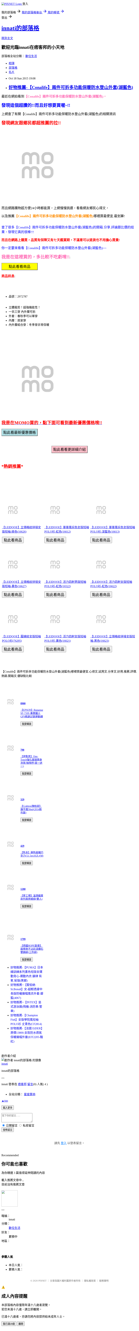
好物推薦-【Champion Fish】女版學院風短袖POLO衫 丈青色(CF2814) (26, 1020)
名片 (11, 72)
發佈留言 (7, 1130)
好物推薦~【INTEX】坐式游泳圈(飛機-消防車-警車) (26, 1006)
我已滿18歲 (9, 1323)
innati (4, 1063)
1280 (23, 889)
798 (22, 750)
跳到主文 (7, 38)
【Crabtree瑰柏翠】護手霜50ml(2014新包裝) (31, 809)
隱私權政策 (90, 1280)
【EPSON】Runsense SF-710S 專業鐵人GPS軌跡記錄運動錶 (31, 713)
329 (22, 799)
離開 (20, 1323)
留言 (30, 1084)
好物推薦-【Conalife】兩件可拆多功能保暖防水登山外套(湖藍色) (71, 87)
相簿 (11, 63)
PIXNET (42, 1280)
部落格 (13, 67)
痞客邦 (22, 1084)
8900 (23, 703)
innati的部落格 (20, 28)
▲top (4, 1100)
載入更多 (7, 1107)
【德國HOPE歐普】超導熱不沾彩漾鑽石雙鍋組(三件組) (31, 949)
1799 (23, 939)
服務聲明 (104, 1280)
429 (22, 846)
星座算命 (29, 1094)
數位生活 (31, 56)
